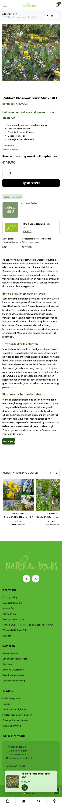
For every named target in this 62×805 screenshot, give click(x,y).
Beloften (7, 664)
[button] (50, 473)
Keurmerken (9, 613)
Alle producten (9, 13)
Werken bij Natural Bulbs (15, 630)
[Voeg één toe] (14, 173)
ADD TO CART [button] (32, 183)
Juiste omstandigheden (14, 709)
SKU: (4, 247)
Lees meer (8, 145)
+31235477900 (16, 765)
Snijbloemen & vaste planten (17, 714)
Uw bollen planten (11, 698)
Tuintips (6, 703)
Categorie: (8, 238)
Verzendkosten (10, 653)
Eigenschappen (10, 148)
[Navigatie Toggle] (4, 5)
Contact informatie (12, 602)
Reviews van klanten (13, 669)
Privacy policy (9, 597)
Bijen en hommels (11, 725)
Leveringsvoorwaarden (15, 658)
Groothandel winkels (13, 675)
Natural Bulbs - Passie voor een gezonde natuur (27, 624)
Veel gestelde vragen (13, 619)
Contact (6, 635)
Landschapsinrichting (13, 680)
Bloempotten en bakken (15, 720)
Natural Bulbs (9, 608)
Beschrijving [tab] (9, 441)
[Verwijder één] (6, 173)
